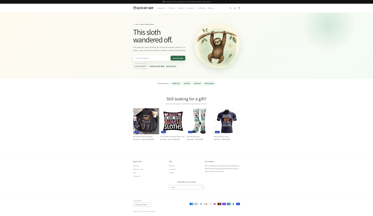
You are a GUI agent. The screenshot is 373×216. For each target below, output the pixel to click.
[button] (161, 8)
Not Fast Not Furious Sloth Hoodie (143, 136)
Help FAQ (172, 166)
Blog (134, 173)
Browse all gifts (140, 66)
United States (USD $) (141, 205)
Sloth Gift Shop (141, 211)
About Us (136, 166)
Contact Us (136, 176)
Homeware (197, 83)
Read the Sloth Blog (157, 66)
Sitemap (171, 173)
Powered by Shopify (150, 211)
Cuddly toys (176, 83)
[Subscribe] (202, 187)
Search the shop (178, 58)
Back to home (171, 66)
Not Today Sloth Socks (193, 136)
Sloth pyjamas (209, 83)
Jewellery (187, 83)
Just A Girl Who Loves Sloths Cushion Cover (172, 136)
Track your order (138, 169)
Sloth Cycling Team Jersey (221, 136)
